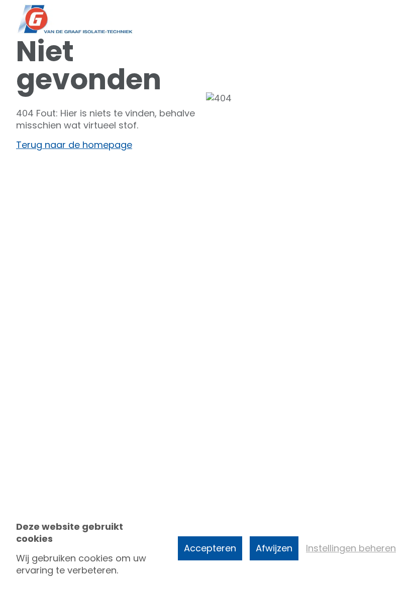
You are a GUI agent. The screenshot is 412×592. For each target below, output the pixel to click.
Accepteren (210, 548)
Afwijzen (274, 548)
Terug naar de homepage (74, 144)
